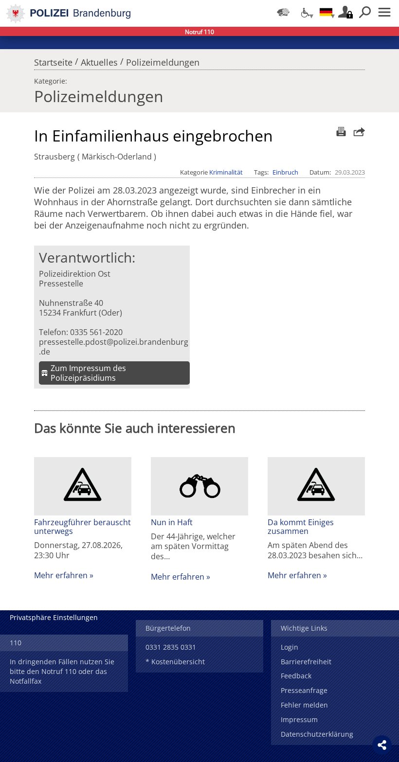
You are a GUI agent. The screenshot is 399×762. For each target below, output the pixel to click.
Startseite (53, 59)
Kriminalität (226, 172)
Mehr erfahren (61, 575)
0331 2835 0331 (170, 647)
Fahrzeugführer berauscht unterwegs (82, 526)
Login (289, 647)
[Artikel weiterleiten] (356, 131)
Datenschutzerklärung (317, 734)
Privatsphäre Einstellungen (54, 617)
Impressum (299, 719)
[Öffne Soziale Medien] (382, 745)
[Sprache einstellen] (326, 12)
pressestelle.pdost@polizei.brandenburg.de (113, 347)
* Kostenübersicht (175, 661)
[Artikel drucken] (339, 131)
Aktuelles (99, 59)
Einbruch (285, 172)
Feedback (296, 675)
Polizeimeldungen (163, 59)
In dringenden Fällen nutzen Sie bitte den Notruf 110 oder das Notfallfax (62, 671)
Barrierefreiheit (306, 661)
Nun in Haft (172, 522)
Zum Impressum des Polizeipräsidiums (88, 373)
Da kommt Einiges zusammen (301, 526)
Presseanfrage (304, 690)
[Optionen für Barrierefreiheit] (304, 12)
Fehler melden (304, 704)
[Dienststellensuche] (283, 12)
